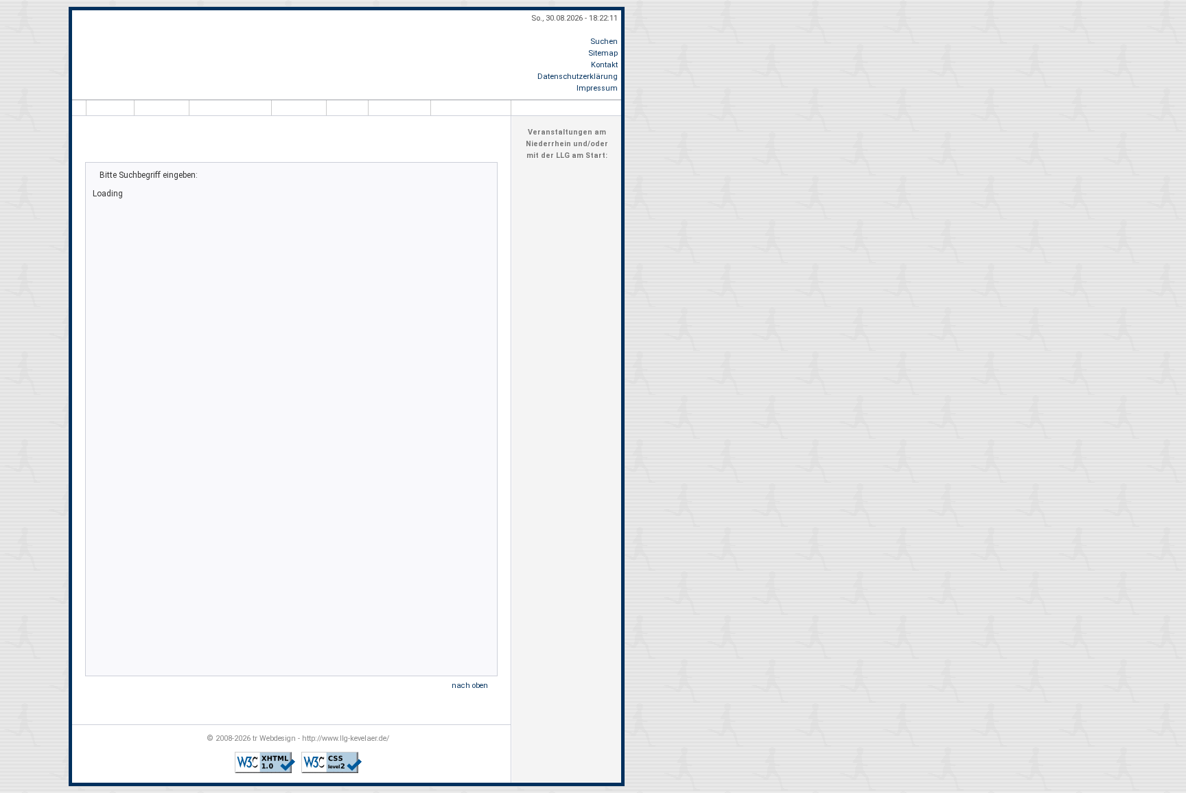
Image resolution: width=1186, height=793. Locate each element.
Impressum (597, 88)
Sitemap (603, 53)
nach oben (470, 685)
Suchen (604, 41)
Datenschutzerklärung (577, 76)
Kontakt (604, 64)
